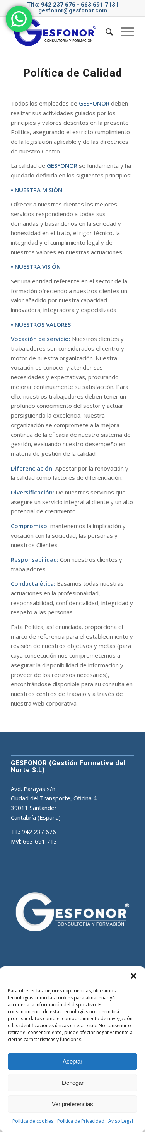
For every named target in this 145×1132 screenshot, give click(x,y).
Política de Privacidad (80, 1121)
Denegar (73, 1082)
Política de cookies (32, 1121)
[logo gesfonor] (60, 32)
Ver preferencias (72, 1104)
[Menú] (123, 32)
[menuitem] (105, 32)
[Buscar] (105, 32)
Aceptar (72, 1061)
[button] (133, 976)
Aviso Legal (120, 1121)
